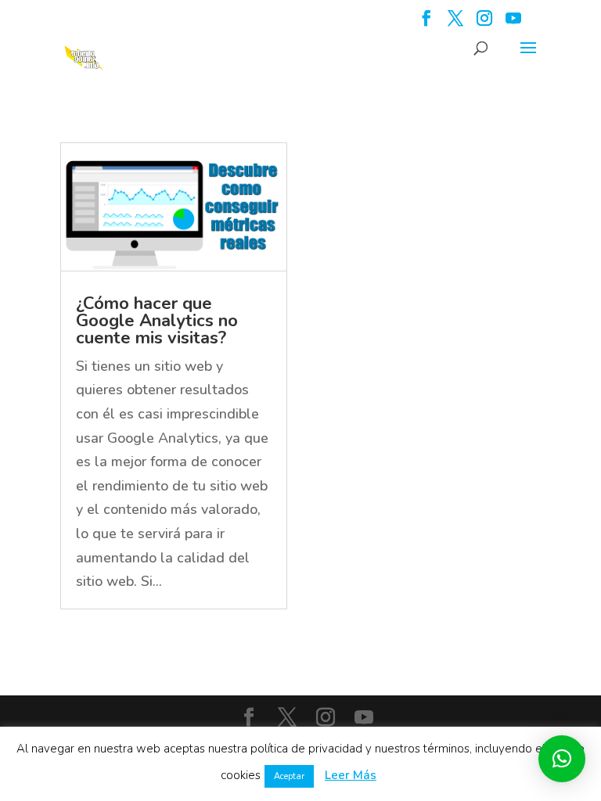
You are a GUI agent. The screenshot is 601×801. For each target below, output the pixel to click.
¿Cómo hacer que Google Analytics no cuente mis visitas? (157, 321)
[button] (561, 758)
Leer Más (350, 775)
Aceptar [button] (289, 776)
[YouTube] (513, 23)
